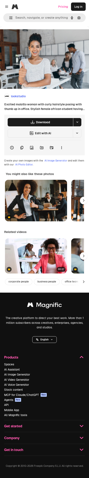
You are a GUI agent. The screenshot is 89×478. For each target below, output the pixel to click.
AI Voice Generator (16, 385)
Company (11, 438)
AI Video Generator (16, 380)
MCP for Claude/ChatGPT (25, 395)
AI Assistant (12, 369)
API (6, 405)
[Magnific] (44, 306)
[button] (44, 339)
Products (11, 357)
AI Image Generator (55, 160)
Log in (78, 7)
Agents (12, 400)
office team (71, 281)
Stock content (13, 390)
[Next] (83, 200)
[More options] (61, 148)
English (44, 339)
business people (46, 281)
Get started (13, 426)
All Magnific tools (15, 415)
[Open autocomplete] (9, 17)
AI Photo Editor (24, 164)
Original (26, 36)
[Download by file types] (77, 122)
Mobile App (11, 410)
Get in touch (13, 449)
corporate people (18, 281)
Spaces (9, 364)
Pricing (63, 7)
